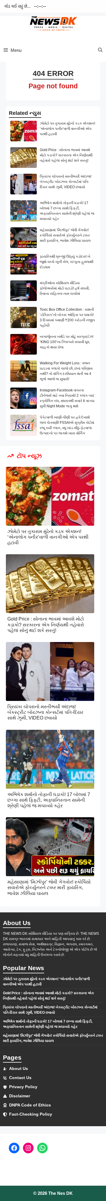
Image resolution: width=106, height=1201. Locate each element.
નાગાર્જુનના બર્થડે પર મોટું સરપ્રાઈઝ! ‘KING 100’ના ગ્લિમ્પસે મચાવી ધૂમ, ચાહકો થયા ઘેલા (66, 342)
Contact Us (20, 1077)
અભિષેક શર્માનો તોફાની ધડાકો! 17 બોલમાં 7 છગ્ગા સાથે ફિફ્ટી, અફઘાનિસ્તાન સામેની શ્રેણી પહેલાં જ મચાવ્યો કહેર (48, 800)
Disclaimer (19, 1096)
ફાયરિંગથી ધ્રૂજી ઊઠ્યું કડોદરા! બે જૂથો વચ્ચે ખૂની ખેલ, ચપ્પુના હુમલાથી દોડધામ (66, 261)
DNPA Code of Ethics (30, 1105)
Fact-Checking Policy (30, 1114)
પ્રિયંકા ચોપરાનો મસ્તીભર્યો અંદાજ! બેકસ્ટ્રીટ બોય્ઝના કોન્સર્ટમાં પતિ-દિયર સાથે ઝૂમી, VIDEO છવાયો (65, 181)
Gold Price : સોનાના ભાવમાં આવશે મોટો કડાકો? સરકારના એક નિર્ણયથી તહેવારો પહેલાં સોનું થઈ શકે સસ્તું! (66, 155)
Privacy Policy (23, 1086)
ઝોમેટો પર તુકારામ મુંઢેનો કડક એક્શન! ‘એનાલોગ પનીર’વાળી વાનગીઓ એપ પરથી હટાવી (67, 128)
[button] (100, 50)
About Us (18, 1068)
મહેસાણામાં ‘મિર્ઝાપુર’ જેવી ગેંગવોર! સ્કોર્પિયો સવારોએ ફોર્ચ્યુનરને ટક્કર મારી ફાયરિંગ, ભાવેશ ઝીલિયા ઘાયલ (65, 235)
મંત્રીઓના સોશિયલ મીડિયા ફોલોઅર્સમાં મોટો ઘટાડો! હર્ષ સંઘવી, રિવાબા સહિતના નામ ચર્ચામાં (65, 288)
